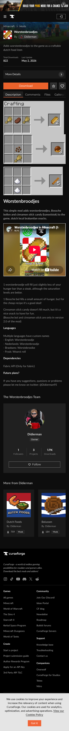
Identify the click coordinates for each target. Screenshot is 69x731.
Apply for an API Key (14, 667)
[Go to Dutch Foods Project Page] (18, 513)
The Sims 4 (9, 614)
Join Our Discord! (46, 598)
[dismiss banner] (64, 4)
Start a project (10, 650)
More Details (13, 74)
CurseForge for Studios (48, 675)
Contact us (42, 656)
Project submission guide (16, 656)
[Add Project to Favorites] (53, 86)
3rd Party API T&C (12, 673)
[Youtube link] (18, 579)
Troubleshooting (45, 650)
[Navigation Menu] (5, 16)
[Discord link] (24, 579)
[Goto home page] (12, 16)
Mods (22, 26)
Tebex (39, 681)
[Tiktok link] (12, 579)
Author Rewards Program (16, 661)
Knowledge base (45, 645)
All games (8, 598)
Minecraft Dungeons (14, 631)
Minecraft (9, 26)
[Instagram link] (5, 579)
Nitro (39, 686)
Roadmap (41, 620)
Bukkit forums (44, 625)
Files (47, 94)
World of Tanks (11, 637)
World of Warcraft (12, 609)
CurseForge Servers (46, 631)
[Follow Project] (62, 86)
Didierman (34, 434)
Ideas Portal (43, 603)
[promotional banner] (34, 5)
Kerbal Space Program (14, 625)
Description (13, 94)
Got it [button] (34, 723)
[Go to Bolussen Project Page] (53, 513)
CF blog (40, 609)
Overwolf (41, 670)
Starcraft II (8, 620)
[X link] (31, 579)
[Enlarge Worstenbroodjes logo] (7, 34)
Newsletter (42, 614)
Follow (36, 464)
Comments (32, 94)
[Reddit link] (37, 579)
